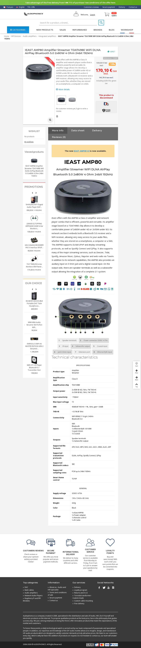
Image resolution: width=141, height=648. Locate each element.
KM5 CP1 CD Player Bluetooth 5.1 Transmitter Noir (34, 367)
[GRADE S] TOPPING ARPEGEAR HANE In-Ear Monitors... (34, 226)
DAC (25, 587)
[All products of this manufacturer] (111, 52)
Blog (111, 30)
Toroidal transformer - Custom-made (82, 596)
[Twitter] (104, 588)
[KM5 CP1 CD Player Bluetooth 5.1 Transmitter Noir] (34, 360)
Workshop (127, 30)
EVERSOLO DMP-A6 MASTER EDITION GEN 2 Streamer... (34, 346)
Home (6, 36)
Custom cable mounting (83, 601)
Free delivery (78, 603)
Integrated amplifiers (47, 36)
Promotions (34, 186)
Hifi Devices (16, 36)
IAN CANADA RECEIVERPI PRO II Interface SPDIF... (34, 246)
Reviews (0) (59, 137)
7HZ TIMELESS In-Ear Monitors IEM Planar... (34, 265)
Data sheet (77, 130)
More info (57, 130)
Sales (63, 30)
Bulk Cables (28, 590)
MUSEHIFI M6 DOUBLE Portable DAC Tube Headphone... (34, 303)
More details (64, 89)
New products (44, 30)
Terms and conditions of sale (57, 593)
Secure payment (108, 7)
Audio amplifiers (30, 36)
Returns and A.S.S (80, 593)
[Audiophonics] (33, 14)
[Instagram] (113, 588)
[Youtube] (108, 588)
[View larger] (50, 120)
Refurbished (79, 30)
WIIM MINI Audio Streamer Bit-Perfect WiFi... (34, 324)
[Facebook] (99, 588)
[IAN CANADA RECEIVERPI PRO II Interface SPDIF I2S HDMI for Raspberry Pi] (34, 240)
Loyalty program (80, 590)
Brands (97, 30)
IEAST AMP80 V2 (81, 151)
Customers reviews (91, 7)
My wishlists (28, 142)
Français (9, 7)
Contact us (133, 7)
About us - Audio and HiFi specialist (57, 588)
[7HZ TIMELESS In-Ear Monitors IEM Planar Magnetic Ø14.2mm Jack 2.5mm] (34, 259)
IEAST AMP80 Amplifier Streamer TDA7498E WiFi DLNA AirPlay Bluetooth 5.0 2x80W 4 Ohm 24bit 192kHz (34, 171)
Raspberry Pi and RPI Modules (32, 599)
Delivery (122, 7)
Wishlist (34, 131)
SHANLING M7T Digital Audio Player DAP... (34, 205)
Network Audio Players (32, 595)
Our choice (33, 283)
